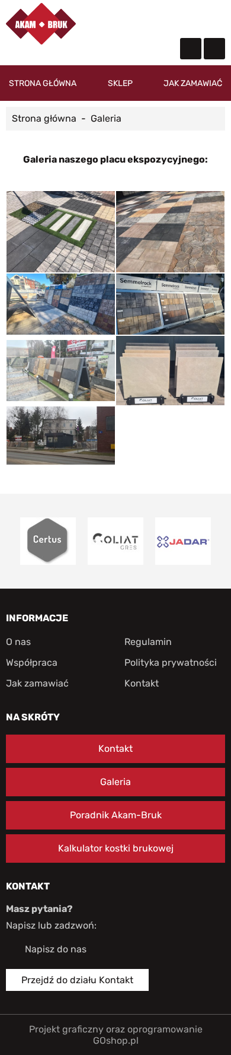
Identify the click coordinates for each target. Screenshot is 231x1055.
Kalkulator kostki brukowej (116, 848)
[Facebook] (190, 48)
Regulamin (148, 641)
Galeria (115, 781)
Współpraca (31, 662)
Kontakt (141, 683)
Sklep (120, 83)
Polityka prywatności (170, 662)
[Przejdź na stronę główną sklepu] (41, 24)
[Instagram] (214, 48)
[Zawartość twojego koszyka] (191, 18)
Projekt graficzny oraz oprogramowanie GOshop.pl (116, 1035)
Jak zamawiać (192, 83)
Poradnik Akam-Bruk (116, 815)
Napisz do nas (55, 949)
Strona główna (42, 83)
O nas (18, 641)
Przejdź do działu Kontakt (77, 980)
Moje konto (168, 18)
